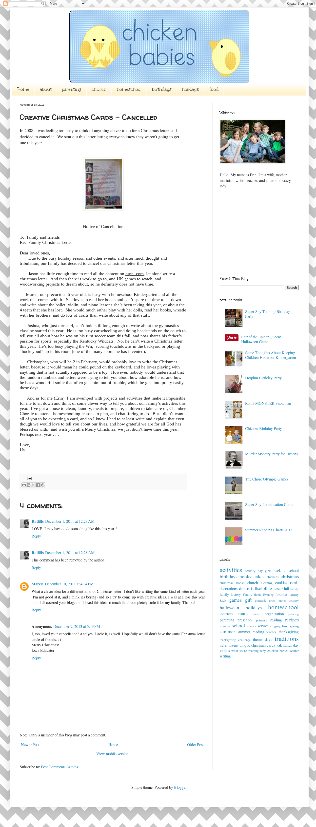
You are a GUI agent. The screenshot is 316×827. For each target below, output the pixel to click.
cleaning (267, 582)
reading (276, 619)
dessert (245, 588)
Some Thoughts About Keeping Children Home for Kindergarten (270, 355)
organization (274, 613)
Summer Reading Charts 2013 (268, 529)
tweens (233, 645)
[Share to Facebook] (38, 484)
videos (225, 650)
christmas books (232, 582)
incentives (227, 614)
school (238, 625)
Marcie (37, 584)
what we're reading (245, 650)
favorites (282, 594)
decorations (228, 588)
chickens (273, 577)
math (243, 613)
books (245, 576)
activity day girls (258, 570)
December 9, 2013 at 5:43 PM (76, 626)
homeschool (129, 89)
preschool (245, 619)
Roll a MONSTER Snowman (268, 403)
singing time (279, 626)
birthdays (162, 89)
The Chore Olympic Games (266, 478)
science (251, 626)
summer (227, 631)
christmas (290, 576)
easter (278, 588)
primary (261, 620)
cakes (259, 576)
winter (294, 650)
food (213, 89)
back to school (286, 570)
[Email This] (23, 484)
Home (23, 89)
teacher (271, 632)
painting (293, 614)
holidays (190, 89)
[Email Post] (28, 477)
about (46, 89)
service (263, 625)
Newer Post (30, 744)
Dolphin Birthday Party (263, 377)
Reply (36, 536)
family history (230, 594)
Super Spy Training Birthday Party (267, 314)
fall (286, 588)
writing (225, 655)
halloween (229, 607)
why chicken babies (274, 650)
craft (294, 582)
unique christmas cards (257, 645)
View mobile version (112, 753)
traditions (287, 638)
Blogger (180, 787)
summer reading (251, 631)
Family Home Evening (258, 594)
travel (223, 645)
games (235, 600)
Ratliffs (38, 521)
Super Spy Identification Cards (269, 504)
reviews (225, 626)
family (294, 589)
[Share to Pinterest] (42, 484)
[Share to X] (33, 484)
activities (231, 569)
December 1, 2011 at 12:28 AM (70, 521)
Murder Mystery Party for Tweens (271, 453)
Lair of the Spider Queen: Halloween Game (261, 339)
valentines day (287, 645)
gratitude (260, 600)
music (256, 614)
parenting (71, 89)
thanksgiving (289, 631)
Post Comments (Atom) (59, 766)
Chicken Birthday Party (263, 428)
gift (248, 600)
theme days (262, 639)
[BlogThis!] (28, 484)
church (99, 89)
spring (294, 626)
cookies (281, 582)
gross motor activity (284, 600)
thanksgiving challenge (235, 639)
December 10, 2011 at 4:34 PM (69, 583)
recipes (292, 619)
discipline (263, 588)
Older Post (195, 744)
